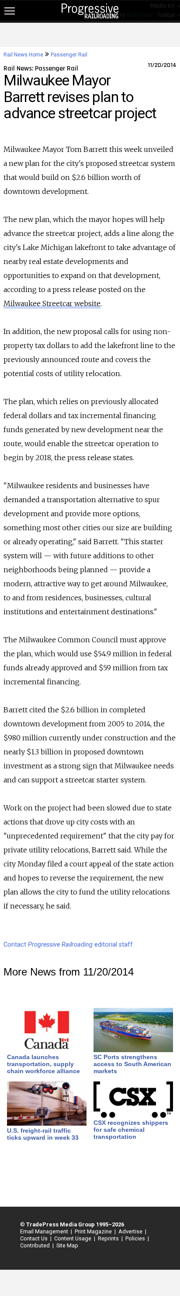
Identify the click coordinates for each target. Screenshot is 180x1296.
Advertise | (131, 1231)
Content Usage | (73, 1238)
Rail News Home (23, 55)
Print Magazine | (94, 1231)
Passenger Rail (69, 55)
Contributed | (35, 1245)
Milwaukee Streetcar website (51, 303)
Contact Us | (34, 1238)
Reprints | (109, 1238)
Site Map (67, 1245)
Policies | (136, 1238)
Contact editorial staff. (68, 944)
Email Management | (44, 1231)
